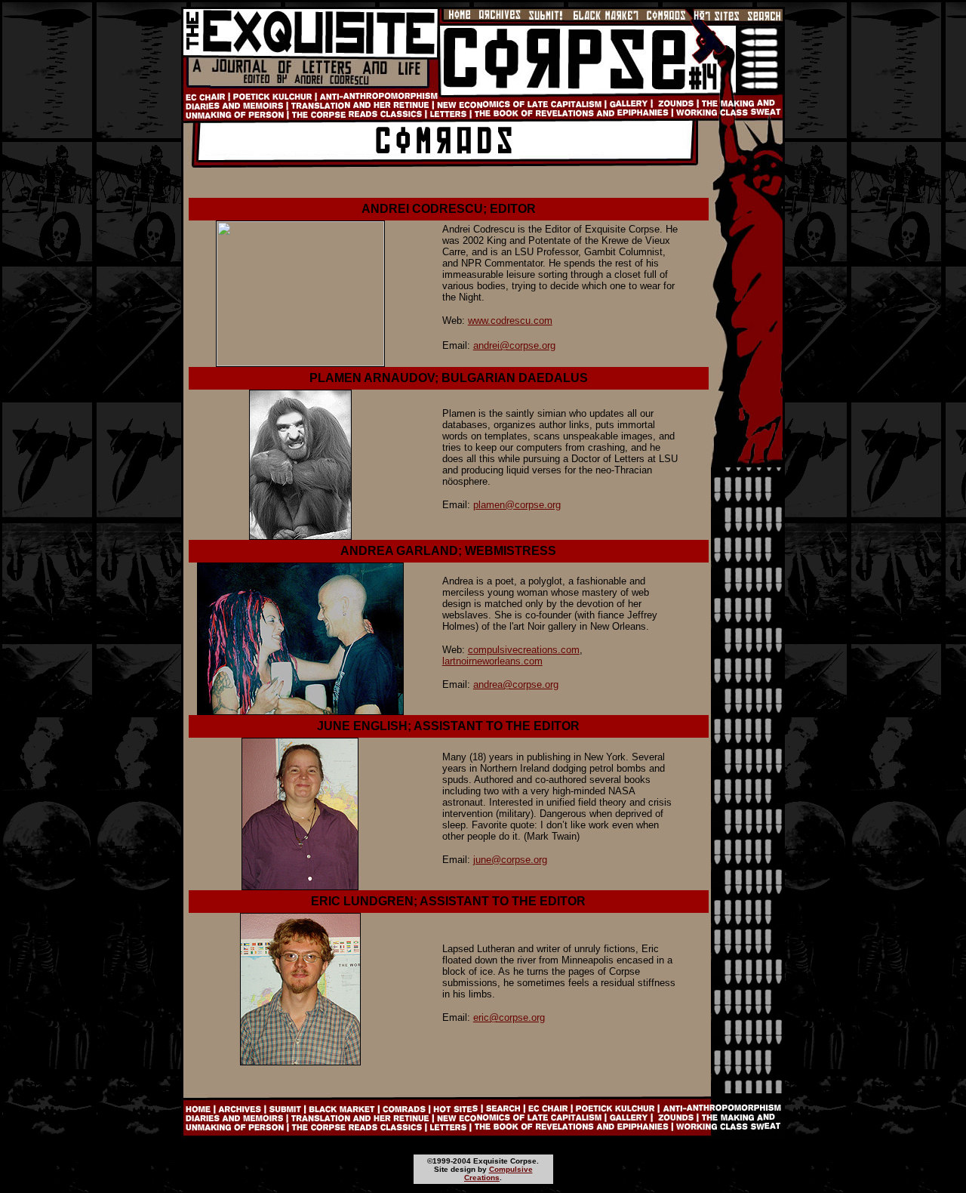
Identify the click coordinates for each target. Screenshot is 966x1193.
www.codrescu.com (510, 320)
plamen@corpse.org (517, 504)
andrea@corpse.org (515, 684)
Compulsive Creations (498, 1173)
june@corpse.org (510, 859)
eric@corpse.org (509, 1017)
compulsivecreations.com (524, 649)
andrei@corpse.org (514, 345)
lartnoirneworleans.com (492, 661)
